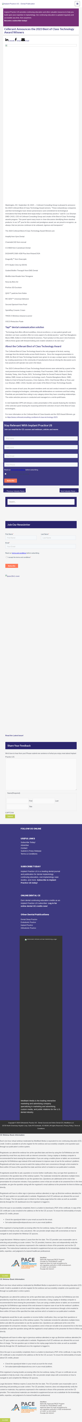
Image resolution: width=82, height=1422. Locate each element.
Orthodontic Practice (28, 928)
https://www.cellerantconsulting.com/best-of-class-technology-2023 (32, 417)
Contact (24, 848)
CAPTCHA (9, 813)
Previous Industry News (14, 491)
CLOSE (5, 1276)
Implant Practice (27, 925)
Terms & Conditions (29, 854)
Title (30, 807)
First (30, 801)
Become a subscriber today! (15, 21)
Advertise (25, 845)
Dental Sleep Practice (29, 919)
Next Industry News (69, 491)
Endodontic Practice (28, 922)
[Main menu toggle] (77, 3)
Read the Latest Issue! (14, 735)
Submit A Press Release (31, 851)
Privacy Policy (68, 1125)
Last (56, 801)
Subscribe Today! (28, 842)
